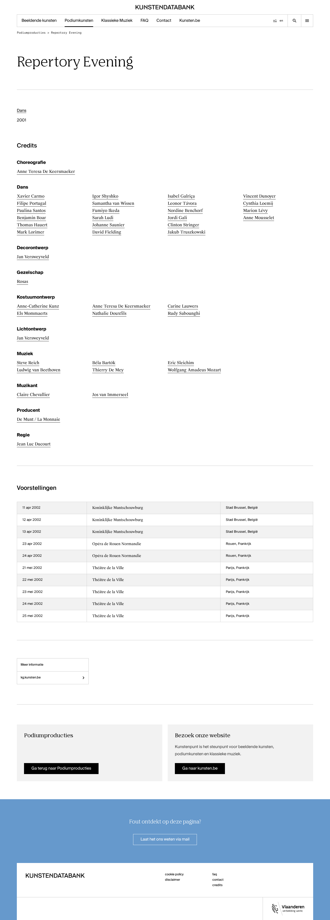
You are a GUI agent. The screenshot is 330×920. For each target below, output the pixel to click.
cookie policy (174, 874)
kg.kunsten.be (31, 677)
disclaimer (172, 879)
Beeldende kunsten (39, 21)
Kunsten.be (189, 21)
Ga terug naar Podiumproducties (61, 768)
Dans (21, 111)
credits (217, 885)
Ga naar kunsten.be (200, 768)
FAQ (144, 21)
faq (214, 874)
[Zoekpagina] (294, 21)
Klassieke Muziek (116, 21)
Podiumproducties (31, 33)
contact (218, 879)
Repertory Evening (66, 33)
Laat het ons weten (165, 839)
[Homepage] (165, 7)
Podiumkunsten (79, 21)
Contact (163, 21)
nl (275, 20)
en (281, 20)
